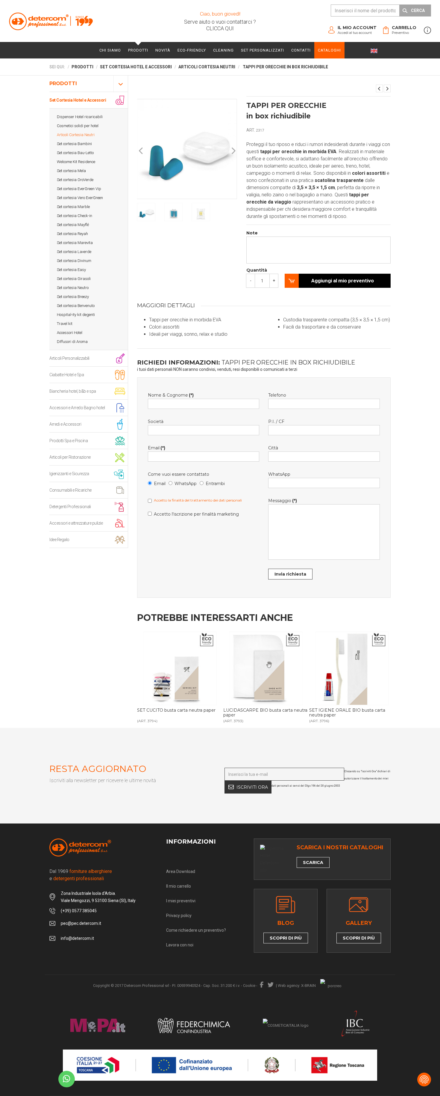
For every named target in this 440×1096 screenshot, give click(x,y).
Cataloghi (329, 50)
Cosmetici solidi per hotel (77, 126)
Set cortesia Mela (71, 170)
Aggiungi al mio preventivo (342, 281)
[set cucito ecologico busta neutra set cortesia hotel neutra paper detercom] (179, 668)
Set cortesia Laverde (74, 251)
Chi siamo (110, 50)
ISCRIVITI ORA (252, 787)
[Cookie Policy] (424, 1079)
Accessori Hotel (69, 332)
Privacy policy (179, 915)
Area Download (180, 871)
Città (273, 448)
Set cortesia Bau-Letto (75, 152)
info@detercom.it (77, 938)
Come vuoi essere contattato (178, 474)
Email (156, 448)
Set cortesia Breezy (73, 296)
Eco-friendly (191, 50)
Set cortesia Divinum (74, 260)
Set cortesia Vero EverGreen (80, 197)
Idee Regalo (59, 539)
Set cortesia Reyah (72, 233)
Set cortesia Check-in (74, 215)
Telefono (277, 395)
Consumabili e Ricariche (70, 490)
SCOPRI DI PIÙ (286, 938)
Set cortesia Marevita (75, 242)
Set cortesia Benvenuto (76, 305)
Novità (162, 50)
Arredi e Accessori (65, 424)
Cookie (249, 985)
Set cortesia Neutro (73, 287)
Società (155, 421)
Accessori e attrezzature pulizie (76, 523)
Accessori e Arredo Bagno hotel (77, 407)
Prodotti (138, 50)
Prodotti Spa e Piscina (68, 440)
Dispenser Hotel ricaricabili (80, 117)
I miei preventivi (180, 900)
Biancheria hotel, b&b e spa (72, 391)
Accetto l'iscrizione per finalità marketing (196, 514)
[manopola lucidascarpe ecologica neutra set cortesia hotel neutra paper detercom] (266, 668)
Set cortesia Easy (71, 269)
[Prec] (141, 151)
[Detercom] (51, 21)
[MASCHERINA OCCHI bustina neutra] (379, 88)
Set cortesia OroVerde (75, 179)
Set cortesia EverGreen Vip (79, 188)
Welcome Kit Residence (76, 161)
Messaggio (282, 500)
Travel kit (64, 323)
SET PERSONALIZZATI (262, 50)
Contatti (301, 50)
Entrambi (215, 483)
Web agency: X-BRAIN (297, 985)
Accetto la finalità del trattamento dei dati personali (198, 500)
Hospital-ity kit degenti (76, 314)
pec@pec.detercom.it (81, 923)
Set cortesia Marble (73, 206)
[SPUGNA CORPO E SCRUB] (387, 88)
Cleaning (223, 50)
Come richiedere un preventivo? (196, 930)
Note (252, 233)
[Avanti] (233, 151)
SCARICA (313, 862)
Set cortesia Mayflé (73, 224)
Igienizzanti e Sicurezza (69, 473)
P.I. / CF (276, 421)
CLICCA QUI (220, 28)
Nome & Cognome (171, 395)
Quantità (256, 270)
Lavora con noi (179, 945)
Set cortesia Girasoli (74, 278)
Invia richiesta (290, 574)
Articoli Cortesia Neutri (76, 135)
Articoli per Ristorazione (70, 457)
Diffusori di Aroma (72, 341)
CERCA (418, 10)
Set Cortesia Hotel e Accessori (77, 100)
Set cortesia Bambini (74, 143)
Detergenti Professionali (70, 506)
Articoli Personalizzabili (69, 358)
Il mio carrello (178, 886)
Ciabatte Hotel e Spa (66, 374)
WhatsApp (186, 483)
